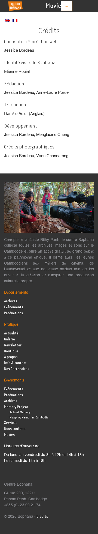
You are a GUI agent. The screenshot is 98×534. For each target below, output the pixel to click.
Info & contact (15, 363)
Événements (13, 307)
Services (10, 423)
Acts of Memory (20, 412)
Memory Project (16, 407)
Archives (10, 301)
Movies (55, 6)
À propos (10, 357)
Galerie (9, 339)
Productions (13, 313)
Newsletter (13, 345)
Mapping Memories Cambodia (29, 417)
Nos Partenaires (16, 369)
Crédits (42, 517)
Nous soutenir (15, 429)
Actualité (11, 333)
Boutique (11, 351)
